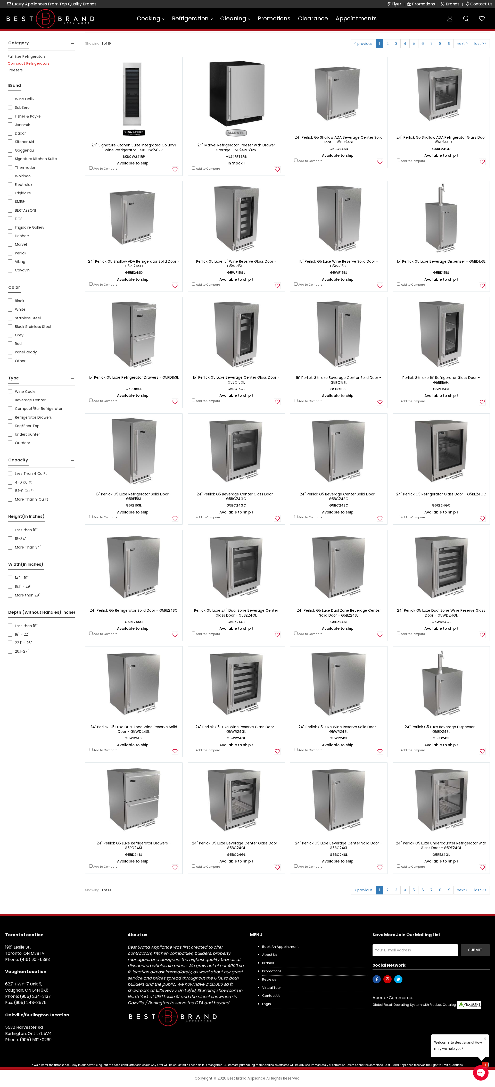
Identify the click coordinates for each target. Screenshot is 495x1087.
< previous (363, 43)
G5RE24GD (441, 148)
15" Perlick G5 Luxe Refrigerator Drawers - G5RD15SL (134, 377)
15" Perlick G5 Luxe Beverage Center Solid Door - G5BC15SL (338, 380)
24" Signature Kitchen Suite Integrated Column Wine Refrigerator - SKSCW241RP (134, 147)
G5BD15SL (441, 272)
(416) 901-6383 (35, 959)
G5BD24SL (441, 738)
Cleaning (233, 18)
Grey (19, 335)
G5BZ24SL (338, 621)
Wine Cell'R (25, 99)
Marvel (21, 244)
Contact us (271, 995)
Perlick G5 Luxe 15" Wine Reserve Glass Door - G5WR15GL (236, 264)
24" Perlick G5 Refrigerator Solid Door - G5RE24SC (134, 610)
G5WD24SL (134, 738)
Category (18, 42)
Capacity (18, 460)
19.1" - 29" (23, 586)
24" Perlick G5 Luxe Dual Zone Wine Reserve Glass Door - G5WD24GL (441, 613)
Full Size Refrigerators (27, 56)
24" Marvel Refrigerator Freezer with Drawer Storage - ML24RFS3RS (236, 147)
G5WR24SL (338, 738)
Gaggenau (24, 150)
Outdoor (22, 443)
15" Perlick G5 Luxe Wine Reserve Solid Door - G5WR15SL (338, 264)
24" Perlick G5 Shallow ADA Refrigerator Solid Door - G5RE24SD (133, 264)
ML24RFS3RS (236, 156)
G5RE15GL (441, 389)
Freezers (15, 70)
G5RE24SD (134, 272)
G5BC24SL (339, 854)
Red (18, 343)
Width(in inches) (25, 564)
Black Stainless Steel (33, 326)
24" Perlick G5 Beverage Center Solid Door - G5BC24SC (339, 496)
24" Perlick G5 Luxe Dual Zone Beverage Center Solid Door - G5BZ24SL (339, 613)
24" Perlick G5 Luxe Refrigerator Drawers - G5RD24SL (134, 845)
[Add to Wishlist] (175, 169)
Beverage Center (30, 400)
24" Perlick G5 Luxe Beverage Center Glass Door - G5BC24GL (236, 845)
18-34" (20, 538)
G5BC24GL (236, 854)
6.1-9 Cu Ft (24, 490)
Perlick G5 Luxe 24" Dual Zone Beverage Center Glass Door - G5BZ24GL (236, 613)
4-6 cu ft (23, 482)
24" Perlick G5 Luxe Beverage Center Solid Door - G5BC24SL (338, 845)
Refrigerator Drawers (33, 417)
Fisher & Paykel (28, 116)
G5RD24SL (133, 854)
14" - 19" (22, 578)
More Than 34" (28, 547)
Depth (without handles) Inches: (42, 612)
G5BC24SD (338, 148)
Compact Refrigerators (29, 63)
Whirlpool (23, 176)
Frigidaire (23, 193)
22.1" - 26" (23, 643)
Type (13, 378)
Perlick (20, 253)
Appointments (356, 18)
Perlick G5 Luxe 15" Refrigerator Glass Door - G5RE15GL (441, 380)
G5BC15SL (338, 389)
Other (20, 361)
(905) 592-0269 (36, 1040)
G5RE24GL (441, 854)
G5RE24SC (134, 621)
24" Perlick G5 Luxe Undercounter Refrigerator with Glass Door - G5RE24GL (441, 845)
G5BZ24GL (236, 621)
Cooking (148, 18)
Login (266, 1003)
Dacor (20, 133)
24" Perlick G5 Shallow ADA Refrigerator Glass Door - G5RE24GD (441, 140)
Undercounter (27, 434)
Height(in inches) (26, 516)
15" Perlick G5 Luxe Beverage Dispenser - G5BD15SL (441, 261)
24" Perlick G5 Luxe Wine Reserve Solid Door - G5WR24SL (339, 729)
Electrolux (23, 184)
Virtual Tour (271, 987)
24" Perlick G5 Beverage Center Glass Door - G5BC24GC (236, 496)
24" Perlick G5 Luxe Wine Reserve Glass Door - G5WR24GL (236, 729)
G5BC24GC (236, 505)
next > (462, 43)
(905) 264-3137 (35, 996)
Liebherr (22, 236)
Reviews (269, 979)
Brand (14, 85)
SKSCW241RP (134, 156)
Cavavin (22, 270)
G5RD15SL (134, 388)
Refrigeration (190, 18)
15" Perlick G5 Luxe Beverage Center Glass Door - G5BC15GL (236, 380)
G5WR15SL (338, 272)
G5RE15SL (134, 505)
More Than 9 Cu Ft (31, 499)
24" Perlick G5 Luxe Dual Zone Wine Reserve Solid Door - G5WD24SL (133, 729)
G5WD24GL (441, 621)
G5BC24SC (338, 505)
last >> (480, 43)
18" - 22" (22, 634)
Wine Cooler (26, 391)
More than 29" (27, 595)
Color (14, 287)
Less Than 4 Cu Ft (31, 473)
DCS (18, 219)
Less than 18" (26, 530)
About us (269, 954)
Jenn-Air (22, 124)
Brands (268, 962)
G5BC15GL (236, 388)
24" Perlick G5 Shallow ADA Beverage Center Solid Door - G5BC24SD (339, 140)
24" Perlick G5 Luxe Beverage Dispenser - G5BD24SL (441, 729)
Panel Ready (26, 352)
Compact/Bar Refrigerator (38, 408)
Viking (20, 261)
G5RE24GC (441, 505)
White (20, 309)
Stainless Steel (28, 318)
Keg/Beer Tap (27, 426)
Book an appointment (280, 946)
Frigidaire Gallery (29, 227)
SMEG (20, 201)
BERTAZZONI (25, 210)
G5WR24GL (236, 738)
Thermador (25, 167)
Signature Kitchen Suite (36, 158)
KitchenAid (24, 141)
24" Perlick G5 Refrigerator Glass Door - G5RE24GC (441, 494)
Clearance (313, 18)
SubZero (22, 107)
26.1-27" (22, 651)
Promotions (274, 18)
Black (19, 300)
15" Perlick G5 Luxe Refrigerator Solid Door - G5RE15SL (134, 496)
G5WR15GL (236, 272)
